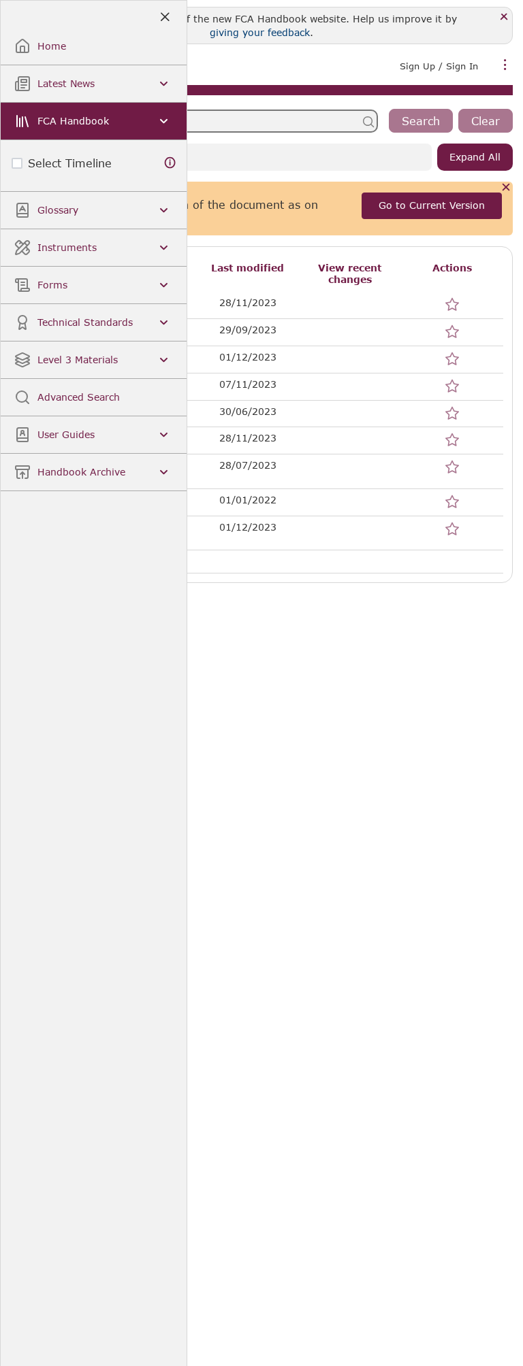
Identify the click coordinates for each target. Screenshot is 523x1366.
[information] (170, 163)
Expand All (475, 157)
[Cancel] (506, 188)
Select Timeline (70, 162)
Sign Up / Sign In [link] (439, 66)
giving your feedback (260, 32)
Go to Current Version (432, 205)
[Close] (504, 17)
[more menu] (505, 64)
